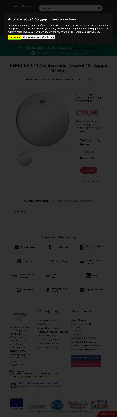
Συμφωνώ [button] (14, 37)
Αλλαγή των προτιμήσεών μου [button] (38, 37)
